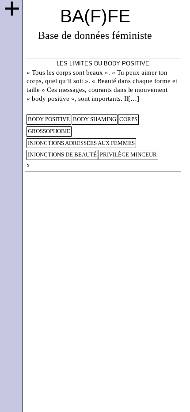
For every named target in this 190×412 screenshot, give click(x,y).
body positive (49, 119)
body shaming (94, 119)
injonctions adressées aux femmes (81, 143)
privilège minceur (128, 155)
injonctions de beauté (62, 155)
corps (128, 119)
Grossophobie (49, 131)
